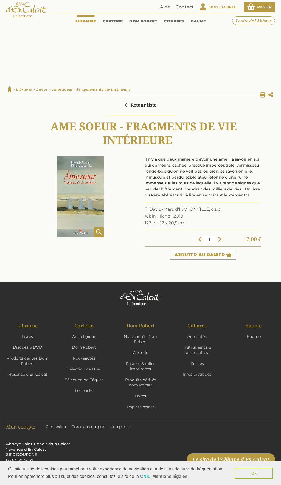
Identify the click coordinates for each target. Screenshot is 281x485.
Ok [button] (254, 473)
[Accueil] (9, 89)
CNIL (145, 476)
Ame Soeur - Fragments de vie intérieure (91, 89)
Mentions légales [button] (169, 476)
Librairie (24, 89)
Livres (42, 89)
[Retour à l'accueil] (26, 10)
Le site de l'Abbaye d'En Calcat (230, 459)
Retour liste (143, 105)
